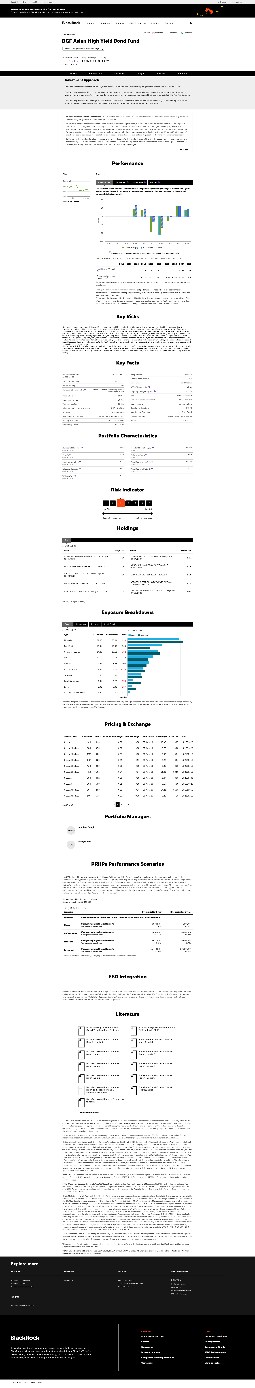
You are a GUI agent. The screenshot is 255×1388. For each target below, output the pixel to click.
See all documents (89, 1113)
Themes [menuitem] (120, 23)
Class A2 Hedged (71, 748)
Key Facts (119, 74)
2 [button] (121, 804)
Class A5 (68, 778)
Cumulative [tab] (138, 182)
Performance (95, 74)
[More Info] (128, 182)
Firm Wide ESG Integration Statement (100, 997)
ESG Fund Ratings (159, 1135)
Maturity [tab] (95, 624)
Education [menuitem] (170, 23)
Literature (182, 74)
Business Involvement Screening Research (87, 1138)
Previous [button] (115, 804)
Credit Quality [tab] (110, 624)
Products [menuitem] (105, 23)
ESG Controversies (144, 1138)
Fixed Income (176, 1287)
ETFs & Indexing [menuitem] (137, 23)
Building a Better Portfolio (181, 1291)
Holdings (161, 74)
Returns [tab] (101, 174)
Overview (72, 74)
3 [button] (125, 804)
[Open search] (191, 23)
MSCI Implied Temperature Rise (166, 1138)
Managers (140, 74)
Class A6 (68, 784)
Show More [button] (123, 697)
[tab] (77, 189)
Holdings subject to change (74, 602)
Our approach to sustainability (22, 1287)
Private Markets (123, 1287)
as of (64, 908)
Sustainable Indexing (179, 1284)
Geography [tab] (81, 624)
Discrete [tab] (154, 182)
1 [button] (117, 804)
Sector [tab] (68, 624)
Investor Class (70, 737)
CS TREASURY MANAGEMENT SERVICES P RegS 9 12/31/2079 (86, 558)
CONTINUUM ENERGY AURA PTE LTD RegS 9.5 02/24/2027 (151, 558)
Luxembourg (237, 2)
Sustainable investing (126, 1280)
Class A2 (68, 742)
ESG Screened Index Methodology (120, 1138)
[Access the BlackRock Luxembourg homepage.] (25, 1339)
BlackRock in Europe (18, 1284)
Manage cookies (213, 1363)
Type (66, 635)
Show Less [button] (183, 150)
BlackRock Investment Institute (22, 1305)
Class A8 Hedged (71, 790)
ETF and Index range (179, 1294)
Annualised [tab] (121, 182)
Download (188, 33)
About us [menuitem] (91, 23)
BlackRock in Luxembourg (20, 1280)
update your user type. (72, 12)
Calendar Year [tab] (104, 182)
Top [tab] (66, 540)
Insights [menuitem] (155, 23)
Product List (68, 1280)
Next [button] (128, 804)
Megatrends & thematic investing (130, 1284)
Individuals (222, 2)
